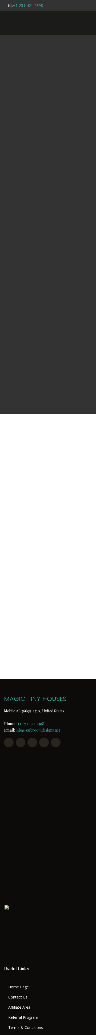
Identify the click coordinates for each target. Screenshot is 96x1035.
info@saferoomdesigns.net (38, 730)
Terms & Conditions (25, 1027)
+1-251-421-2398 (28, 5)
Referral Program (23, 1017)
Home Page (18, 987)
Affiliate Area (19, 1007)
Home (28, 222)
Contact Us (17, 997)
